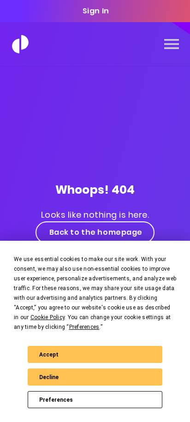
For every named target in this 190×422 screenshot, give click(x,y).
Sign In (96, 11)
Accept (49, 354)
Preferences (56, 400)
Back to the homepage (95, 232)
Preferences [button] (84, 327)
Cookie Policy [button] (47, 317)
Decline (49, 377)
